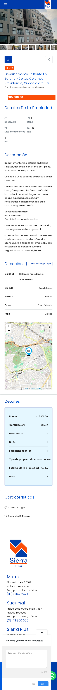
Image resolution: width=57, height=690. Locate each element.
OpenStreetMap (36, 388)
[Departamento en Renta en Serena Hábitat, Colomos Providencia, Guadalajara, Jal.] (28, 351)
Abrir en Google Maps (41, 263)
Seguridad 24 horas (19, 516)
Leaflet (25, 388)
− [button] (9, 330)
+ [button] (9, 326)
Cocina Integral (16, 507)
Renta (9, 68)
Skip (33, 684)
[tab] (8, 59)
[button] (51, 675)
